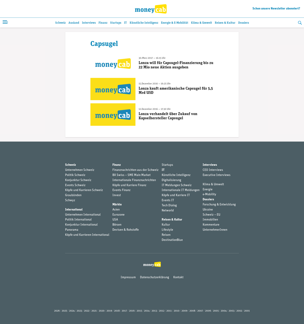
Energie (208, 189)
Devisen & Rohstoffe (125, 230)
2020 (101, 311)
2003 (231, 311)
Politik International (78, 219)
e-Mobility (209, 194)
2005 (216, 311)
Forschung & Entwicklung (219, 204)
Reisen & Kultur (225, 22)
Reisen (166, 235)
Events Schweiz (75, 185)
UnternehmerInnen (215, 230)
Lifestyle (167, 230)
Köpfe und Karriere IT (176, 195)
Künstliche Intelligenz (144, 22)
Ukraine (208, 209)
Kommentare (211, 224)
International (74, 209)
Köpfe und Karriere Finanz (129, 185)
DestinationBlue (172, 240)
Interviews (89, 22)
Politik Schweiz (75, 175)
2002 (239, 311)
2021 (94, 311)
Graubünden (73, 195)
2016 (132, 311)
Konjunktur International (81, 224)
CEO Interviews (213, 170)
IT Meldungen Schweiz (177, 185)
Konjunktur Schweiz (78, 180)
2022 (86, 311)
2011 (169, 311)
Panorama (71, 230)
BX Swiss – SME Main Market (131, 175)
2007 (200, 311)
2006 (208, 311)
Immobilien (210, 219)
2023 (79, 311)
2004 (224, 311)
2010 (176, 311)
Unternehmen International (83, 214)
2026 (57, 311)
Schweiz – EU (211, 214)
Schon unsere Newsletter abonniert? (276, 8)
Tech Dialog (169, 205)
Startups (115, 22)
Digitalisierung (171, 180)
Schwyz (70, 200)
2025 (64, 311)
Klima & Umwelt (201, 22)
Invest (116, 195)
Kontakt (178, 277)
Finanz (103, 22)
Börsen (116, 224)
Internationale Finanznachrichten (134, 180)
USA (115, 219)
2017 (124, 311)
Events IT (168, 200)
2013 (154, 311)
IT (125, 22)
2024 (72, 311)
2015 (139, 311)
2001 (247, 311)
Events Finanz (121, 190)
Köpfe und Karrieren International (87, 235)
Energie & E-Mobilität (174, 22)
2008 (192, 311)
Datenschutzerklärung (154, 277)
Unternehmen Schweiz (79, 170)
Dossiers (243, 22)
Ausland (73, 22)
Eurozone (118, 214)
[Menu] (5, 23)
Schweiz (60, 22)
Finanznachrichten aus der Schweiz (135, 170)
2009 (184, 311)
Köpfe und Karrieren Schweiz (84, 190)
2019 (109, 311)
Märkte (117, 204)
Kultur (166, 224)
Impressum (128, 277)
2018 (117, 311)
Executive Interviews (216, 175)
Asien (116, 209)
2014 (147, 311)
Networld (168, 210)
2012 (161, 311)
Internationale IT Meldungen (181, 190)
